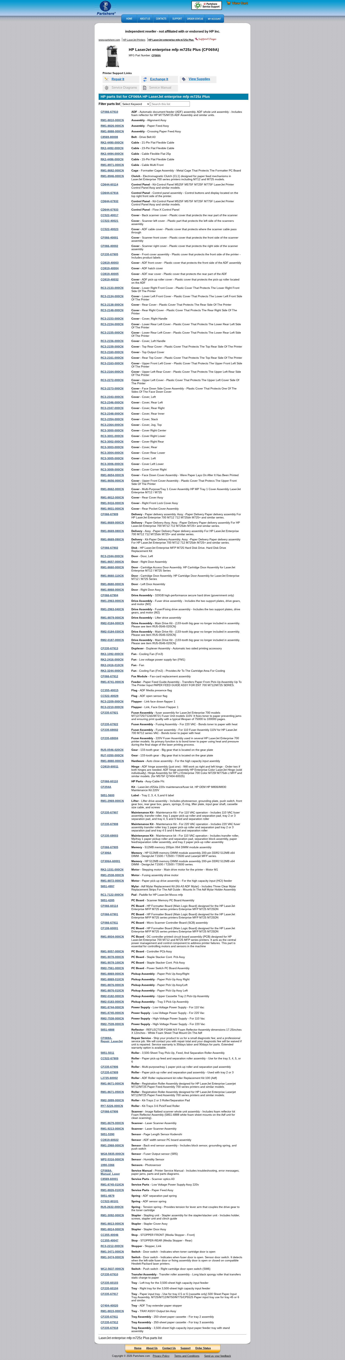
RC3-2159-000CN (112, 346)
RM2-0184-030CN (112, 631)
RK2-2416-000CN (112, 659)
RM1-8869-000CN (112, 973)
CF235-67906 (109, 1066)
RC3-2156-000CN (112, 341)
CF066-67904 (109, 595)
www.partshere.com (109, 40)
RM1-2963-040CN (112, 609)
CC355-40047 (109, 1240)
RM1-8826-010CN (112, 1190)
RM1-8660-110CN (112, 575)
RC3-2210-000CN (112, 707)
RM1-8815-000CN (112, 1311)
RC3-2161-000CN (112, 357)
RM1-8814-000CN (112, 1229)
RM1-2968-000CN (112, 1145)
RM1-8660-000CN (112, 567)
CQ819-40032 (110, 279)
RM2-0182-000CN (112, 996)
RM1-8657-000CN (112, 561)
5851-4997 (107, 886)
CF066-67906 (109, 1111)
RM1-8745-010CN (112, 1184)
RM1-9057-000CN (112, 951)
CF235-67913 (109, 648)
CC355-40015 (109, 690)
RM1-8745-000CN (112, 1012)
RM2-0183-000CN (112, 1001)
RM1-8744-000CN (112, 1007)
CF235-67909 (109, 1072)
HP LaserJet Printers (134, 40)
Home (137, 1348)
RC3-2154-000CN (112, 324)
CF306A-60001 (110, 861)
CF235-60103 (109, 1282)
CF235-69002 (109, 729)
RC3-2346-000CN (112, 402)
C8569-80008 (109, 137)
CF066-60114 (109, 905)
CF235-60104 (109, 1288)
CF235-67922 (109, 724)
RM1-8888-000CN (112, 131)
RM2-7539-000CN (112, 1024)
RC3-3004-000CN (112, 452)
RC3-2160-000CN (112, 352)
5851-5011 (107, 1052)
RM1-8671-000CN (112, 1083)
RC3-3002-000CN (112, 441)
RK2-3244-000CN (112, 670)
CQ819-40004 (110, 268)
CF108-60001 (109, 928)
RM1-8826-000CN (112, 125)
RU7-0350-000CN (112, 755)
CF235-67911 (109, 1316)
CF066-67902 (109, 547)
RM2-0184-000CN (112, 623)
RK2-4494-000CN (112, 153)
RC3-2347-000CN (112, 408)
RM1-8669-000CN (112, 522)
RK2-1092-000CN (112, 654)
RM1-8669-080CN (112, 531)
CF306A (106, 852)
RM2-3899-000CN (112, 1100)
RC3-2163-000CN (112, 363)
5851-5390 (107, 1134)
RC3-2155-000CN (112, 332)
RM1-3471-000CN (112, 1251)
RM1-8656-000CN (112, 480)
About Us (152, 1348)
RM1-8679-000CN (112, 1123)
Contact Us (169, 1348)
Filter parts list (109, 104)
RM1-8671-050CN (112, 1092)
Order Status (203, 1348)
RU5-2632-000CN (112, 1206)
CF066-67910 (109, 111)
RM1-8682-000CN (112, 170)
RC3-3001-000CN (112, 436)
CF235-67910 (109, 1274)
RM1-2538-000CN (112, 875)
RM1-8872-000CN (112, 880)
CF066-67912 (109, 676)
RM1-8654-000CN (112, 475)
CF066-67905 (109, 847)
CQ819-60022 (110, 1139)
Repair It (118, 79)
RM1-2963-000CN (112, 600)
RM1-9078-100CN (112, 962)
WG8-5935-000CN (112, 1153)
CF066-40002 (109, 246)
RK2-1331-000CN (112, 869)
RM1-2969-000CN (112, 800)
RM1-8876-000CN (112, 985)
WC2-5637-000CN (112, 1268)
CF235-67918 (109, 1327)
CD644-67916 (109, 192)
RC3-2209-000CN (112, 701)
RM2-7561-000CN (112, 968)
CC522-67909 (109, 1058)
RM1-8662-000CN (112, 489)
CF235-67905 (109, 254)
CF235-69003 (109, 835)
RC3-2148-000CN (112, 310)
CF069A (156, 55)
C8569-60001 (109, 1179)
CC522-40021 (109, 220)
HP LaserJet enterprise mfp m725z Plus (171, 40)
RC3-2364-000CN (112, 424)
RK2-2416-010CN (112, 665)
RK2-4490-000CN (112, 142)
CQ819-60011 (109, 766)
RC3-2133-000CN (112, 287)
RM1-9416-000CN (112, 503)
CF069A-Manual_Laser (110, 1172)
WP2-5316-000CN (112, 1159)
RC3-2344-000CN (112, 556)
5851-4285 (107, 900)
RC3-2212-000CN (112, 1246)
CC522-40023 (109, 229)
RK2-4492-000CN (112, 148)
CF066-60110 (109, 781)
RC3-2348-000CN (112, 413)
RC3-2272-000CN (112, 380)
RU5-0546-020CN (112, 749)
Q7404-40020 (109, 1305)
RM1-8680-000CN (112, 584)
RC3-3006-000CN (112, 464)
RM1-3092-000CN (112, 1215)
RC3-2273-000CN (112, 388)
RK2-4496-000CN (112, 159)
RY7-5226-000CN (112, 1105)
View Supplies (199, 79)
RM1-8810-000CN (112, 120)
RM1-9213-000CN (112, 1128)
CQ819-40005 (110, 273)
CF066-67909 (109, 514)
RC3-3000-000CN (112, 430)
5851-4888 (107, 1029)
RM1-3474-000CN (112, 1257)
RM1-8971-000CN (112, 164)
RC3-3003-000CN (112, 447)
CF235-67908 (109, 824)
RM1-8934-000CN (112, 936)
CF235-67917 (109, 1294)
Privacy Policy (161, 1355)
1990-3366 (107, 1165)
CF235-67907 (109, 812)
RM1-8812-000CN (112, 497)
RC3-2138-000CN (112, 304)
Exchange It (159, 79)
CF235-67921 (109, 712)
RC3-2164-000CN (112, 371)
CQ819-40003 (110, 262)
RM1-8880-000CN (112, 761)
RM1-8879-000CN (112, 617)
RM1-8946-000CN (112, 176)
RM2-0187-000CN (112, 640)
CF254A (106, 786)
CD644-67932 (109, 201)
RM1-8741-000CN (112, 681)
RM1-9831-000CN (112, 508)
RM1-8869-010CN (112, 979)
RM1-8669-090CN (112, 539)
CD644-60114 (109, 184)
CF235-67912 (109, 1322)
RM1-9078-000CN (112, 957)
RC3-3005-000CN (112, 458)
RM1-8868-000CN (112, 589)
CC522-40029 (109, 695)
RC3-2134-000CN (112, 296)
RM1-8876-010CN (112, 990)
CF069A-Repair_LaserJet (112, 1039)
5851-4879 (107, 1195)
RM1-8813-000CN (112, 1223)
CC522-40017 (109, 215)
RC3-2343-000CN (112, 396)
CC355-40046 (109, 1234)
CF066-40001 (109, 237)
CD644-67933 (109, 209)
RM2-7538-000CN (112, 1018)
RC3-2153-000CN (112, 318)
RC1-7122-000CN (112, 894)
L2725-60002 (109, 1078)
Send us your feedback (217, 1355)
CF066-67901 (109, 914)
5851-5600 (107, 795)
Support (185, 1348)
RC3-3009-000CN (112, 469)
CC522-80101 (109, 1201)
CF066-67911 (109, 922)
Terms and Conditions (186, 1355)
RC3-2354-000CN (112, 419)
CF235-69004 (109, 738)
